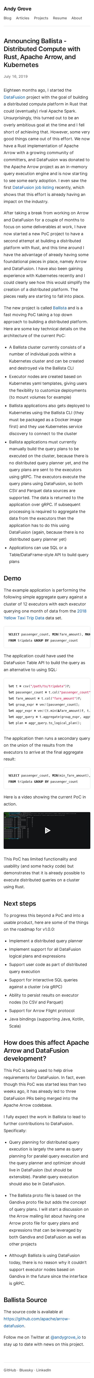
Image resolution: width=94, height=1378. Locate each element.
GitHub (10, 1370)
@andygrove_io (66, 1337)
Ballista (60, 307)
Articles (22, 18)
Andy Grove (17, 9)
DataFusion (14, 97)
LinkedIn (43, 1370)
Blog (7, 18)
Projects (41, 18)
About (76, 18)
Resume (60, 18)
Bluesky (26, 1370)
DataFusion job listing (33, 187)
